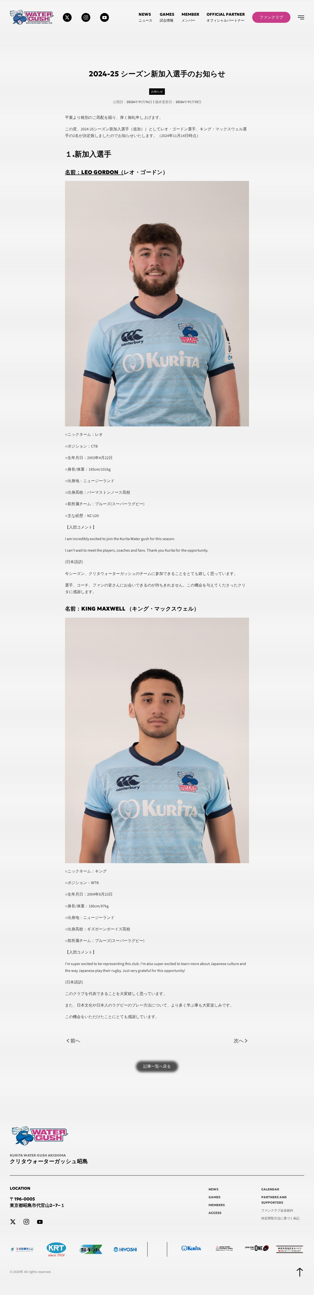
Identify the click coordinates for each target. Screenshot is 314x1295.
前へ (75, 1041)
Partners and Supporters (274, 1200)
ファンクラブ (271, 17)
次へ (239, 1041)
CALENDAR (270, 1189)
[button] (226, 17)
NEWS (213, 1189)
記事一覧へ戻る (157, 1066)
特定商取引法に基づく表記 (280, 1218)
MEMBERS (217, 1205)
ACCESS (215, 1213)
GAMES (214, 1197)
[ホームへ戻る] (32, 17)
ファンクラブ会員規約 (277, 1210)
